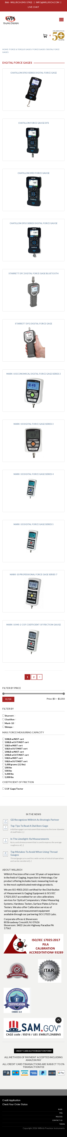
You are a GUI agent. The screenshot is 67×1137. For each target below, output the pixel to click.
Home (5, 49)
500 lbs (8, 770)
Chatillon (9, 719)
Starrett (9, 715)
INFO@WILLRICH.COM (47, 2)
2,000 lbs (9, 777)
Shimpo (8, 727)
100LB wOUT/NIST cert (17, 742)
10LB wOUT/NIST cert (16, 748)
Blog (60, 1109)
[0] (45, 36)
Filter (8, 699)
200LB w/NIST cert (14, 751)
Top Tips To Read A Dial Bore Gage (29, 825)
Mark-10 (9, 723)
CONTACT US (57, 1120)
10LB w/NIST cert (14, 745)
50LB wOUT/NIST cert (16, 761)
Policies (59, 1117)
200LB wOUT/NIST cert (17, 755)
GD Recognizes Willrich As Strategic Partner (34, 819)
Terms (62, 1124)
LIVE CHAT (33, 7)
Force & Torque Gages (20, 49)
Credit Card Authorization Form (33, 1051)
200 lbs (8, 767)
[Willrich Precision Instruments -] (11, 20)
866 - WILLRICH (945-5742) (18, 2)
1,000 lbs (9, 773)
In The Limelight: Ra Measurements (29, 838)
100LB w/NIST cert (14, 739)
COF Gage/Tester (14, 788)
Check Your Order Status (15, 1104)
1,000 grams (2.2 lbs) (15, 764)
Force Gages (39, 49)
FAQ (60, 1113)
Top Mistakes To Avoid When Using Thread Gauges (33, 853)
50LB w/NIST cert (14, 758)
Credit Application (11, 1100)
